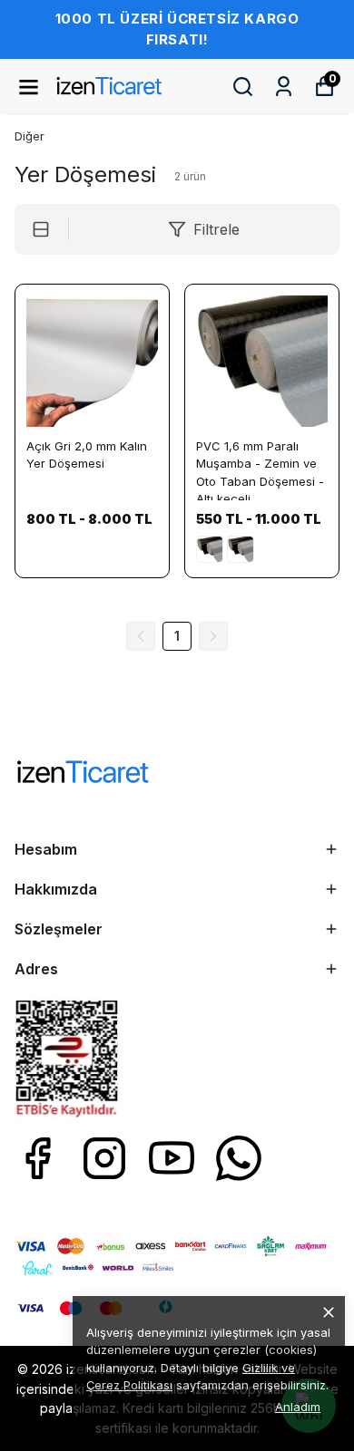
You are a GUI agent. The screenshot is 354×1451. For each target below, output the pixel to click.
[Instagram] (104, 1158)
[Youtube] (171, 1158)
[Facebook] (37, 1158)
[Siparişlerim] (283, 86)
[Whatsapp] (238, 1158)
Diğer (29, 136)
